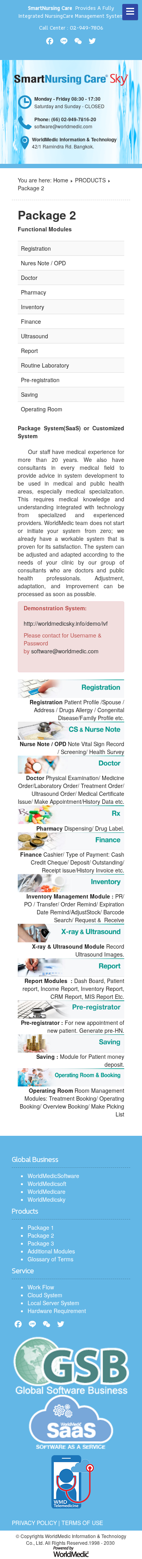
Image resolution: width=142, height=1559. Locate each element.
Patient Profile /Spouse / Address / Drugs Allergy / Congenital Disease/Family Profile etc (77, 710)
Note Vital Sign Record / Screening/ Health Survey (72, 748)
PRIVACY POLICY (34, 1523)
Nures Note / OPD (43, 263)
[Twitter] (60, 1324)
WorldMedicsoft (47, 1184)
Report (29, 351)
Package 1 (41, 1227)
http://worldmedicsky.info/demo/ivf (66, 623)
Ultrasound (34, 336)
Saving (29, 394)
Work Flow (41, 1287)
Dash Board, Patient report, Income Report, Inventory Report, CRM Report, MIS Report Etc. (73, 988)
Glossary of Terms (50, 1259)
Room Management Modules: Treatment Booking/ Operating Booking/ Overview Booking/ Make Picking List (72, 1102)
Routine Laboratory (45, 365)
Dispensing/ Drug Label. (80, 828)
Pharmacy (33, 292)
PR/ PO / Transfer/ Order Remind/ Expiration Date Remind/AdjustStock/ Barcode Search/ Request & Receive (74, 908)
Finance (31, 321)
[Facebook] (18, 1324)
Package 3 (41, 1243)
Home (60, 180)
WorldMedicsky (46, 1199)
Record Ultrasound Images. (78, 950)
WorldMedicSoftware (53, 1176)
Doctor (29, 277)
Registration (36, 248)
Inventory (32, 307)
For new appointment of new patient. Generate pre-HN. (72, 1026)
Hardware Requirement (57, 1311)
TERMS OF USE (82, 1523)
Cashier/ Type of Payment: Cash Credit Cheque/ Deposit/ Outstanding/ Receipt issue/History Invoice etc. (72, 862)
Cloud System (45, 1295)
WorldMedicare (46, 1191)
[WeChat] (46, 1324)
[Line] (32, 1324)
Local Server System (53, 1303)
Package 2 (41, 1235)
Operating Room (41, 409)
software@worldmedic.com (65, 651)
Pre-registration (40, 380)
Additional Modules (51, 1251)
